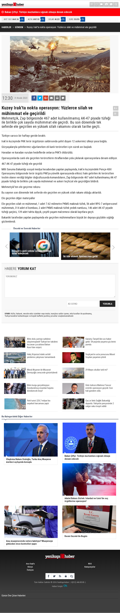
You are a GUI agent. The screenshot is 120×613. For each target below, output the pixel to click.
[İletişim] (111, 4)
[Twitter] (39, 98)
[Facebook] (34, 98)
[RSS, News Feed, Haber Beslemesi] (60, 576)
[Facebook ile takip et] (48, 576)
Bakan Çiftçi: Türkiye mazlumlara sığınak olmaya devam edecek (38, 12)
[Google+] (45, 98)
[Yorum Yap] (62, 98)
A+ (115, 108)
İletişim (30, 570)
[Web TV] (101, 4)
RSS (90, 564)
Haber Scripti (57, 586)
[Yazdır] (57, 98)
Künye (30, 567)
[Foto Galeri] (106, 4)
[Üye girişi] (66, 576)
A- (115, 113)
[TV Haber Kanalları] (96, 4)
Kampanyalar (89, 567)
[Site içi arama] (116, 4)
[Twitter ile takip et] (54, 576)
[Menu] (92, 4)
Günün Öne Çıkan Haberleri (13, 595)
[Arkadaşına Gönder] (51, 98)
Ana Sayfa (30, 564)
